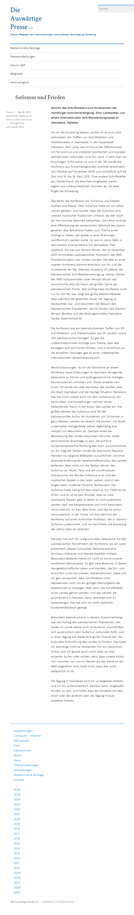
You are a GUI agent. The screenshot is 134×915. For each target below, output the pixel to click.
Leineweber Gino (15, 127)
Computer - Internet (27, 736)
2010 (17, 868)
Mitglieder (16, 74)
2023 (17, 804)
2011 (16, 863)
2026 (17, 790)
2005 (17, 893)
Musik (17, 755)
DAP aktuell (21, 741)
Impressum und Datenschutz (57, 901)
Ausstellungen (23, 731)
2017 (17, 834)
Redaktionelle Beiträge (25, 48)
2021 (17, 814)
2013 (17, 853)
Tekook (10, 112)
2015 (17, 844)
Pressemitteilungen (22, 57)
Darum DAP (17, 65)
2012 (17, 858)
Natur (17, 760)
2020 (17, 819)
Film (17, 746)
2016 (17, 839)
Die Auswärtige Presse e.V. (24, 901)
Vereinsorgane (19, 82)
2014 (17, 848)
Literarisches (22, 750)
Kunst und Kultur (23, 119)
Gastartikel (11, 116)
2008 (17, 878)
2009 (17, 873)
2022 (17, 809)
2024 (17, 799)
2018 (17, 829)
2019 (17, 824)
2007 (17, 883)
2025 (17, 795)
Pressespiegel (23, 770)
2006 (17, 888)
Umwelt (19, 780)
